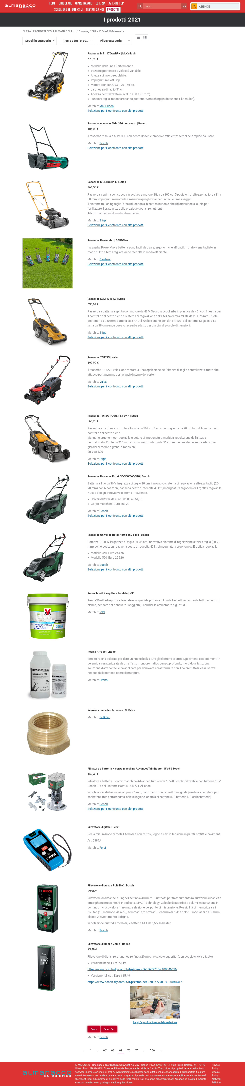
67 (104, 1050)
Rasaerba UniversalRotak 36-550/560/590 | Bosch (119, 476)
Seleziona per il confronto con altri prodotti (116, 110)
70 (128, 1050)
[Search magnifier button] (140, 6)
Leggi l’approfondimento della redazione (155, 1022)
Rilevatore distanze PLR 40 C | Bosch (111, 885)
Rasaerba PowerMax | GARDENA (108, 240)
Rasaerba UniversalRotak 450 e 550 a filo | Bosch (118, 534)
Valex (103, 381)
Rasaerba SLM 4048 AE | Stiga (106, 298)
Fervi (103, 847)
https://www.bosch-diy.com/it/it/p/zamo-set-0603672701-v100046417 (135, 982)
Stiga (103, 220)
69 (120, 1050)
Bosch (104, 143)
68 (112, 1050)
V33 (102, 612)
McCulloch (107, 106)
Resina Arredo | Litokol (102, 651)
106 (152, 1050)
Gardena (105, 259)
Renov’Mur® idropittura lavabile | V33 (111, 593)
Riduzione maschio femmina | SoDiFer (111, 710)
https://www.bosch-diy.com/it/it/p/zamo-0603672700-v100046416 (132, 969)
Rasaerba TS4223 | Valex (103, 357)
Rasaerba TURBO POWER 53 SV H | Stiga (113, 415)
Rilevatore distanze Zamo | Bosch (109, 944)
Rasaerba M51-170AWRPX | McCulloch (112, 53)
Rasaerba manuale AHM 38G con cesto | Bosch (117, 123)
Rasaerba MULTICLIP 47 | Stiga (107, 182)
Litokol (104, 680)
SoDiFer (105, 717)
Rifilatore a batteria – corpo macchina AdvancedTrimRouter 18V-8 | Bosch (134, 768)
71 (136, 1050)
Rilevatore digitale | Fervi (103, 827)
